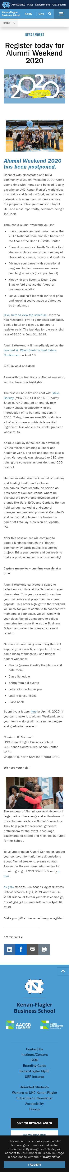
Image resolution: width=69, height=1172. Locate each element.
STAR (34, 1060)
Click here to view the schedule (25, 315)
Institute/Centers (34, 1055)
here (33, 711)
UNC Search (59, 4)
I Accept (34, 1164)
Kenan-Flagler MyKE (34, 1071)
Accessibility (18, 4)
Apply (28, 14)
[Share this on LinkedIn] (9, 949)
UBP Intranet (34, 1077)
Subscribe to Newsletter (34, 1098)
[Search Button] (50, 14)
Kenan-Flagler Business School (11, 14)
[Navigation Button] (61, 14)
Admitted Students (34, 1087)
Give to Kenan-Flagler (34, 1123)
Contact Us (34, 1049)
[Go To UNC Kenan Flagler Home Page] (34, 996)
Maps (30, 4)
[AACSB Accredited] (18, 1025)
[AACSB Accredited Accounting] (51, 1025)
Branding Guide (34, 1066)
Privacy (34, 1109)
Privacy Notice (51, 1157)
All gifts (9, 887)
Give (41, 14)
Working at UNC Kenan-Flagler (34, 1093)
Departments (42, 4)
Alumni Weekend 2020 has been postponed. (33, 164)
